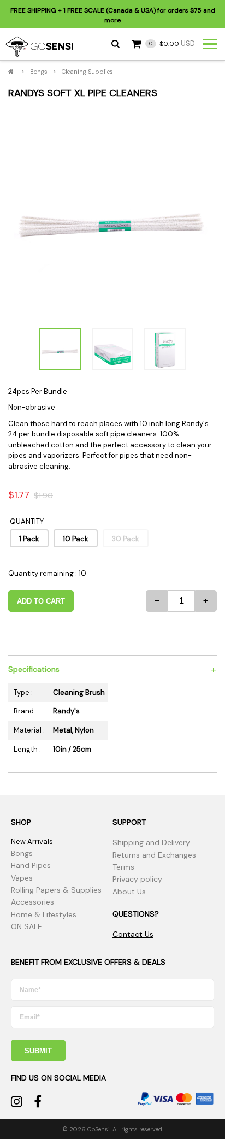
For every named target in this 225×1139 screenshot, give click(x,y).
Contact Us (132, 934)
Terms (123, 867)
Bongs (39, 71)
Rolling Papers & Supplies (56, 890)
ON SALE (26, 926)
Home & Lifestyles (43, 914)
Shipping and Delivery (151, 842)
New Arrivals (32, 841)
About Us (129, 891)
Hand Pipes (31, 865)
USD (172, 43)
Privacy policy (137, 879)
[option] (112, 213)
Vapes (22, 878)
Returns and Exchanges (154, 855)
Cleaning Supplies (87, 71)
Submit (38, 1051)
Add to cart (41, 601)
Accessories (32, 902)
